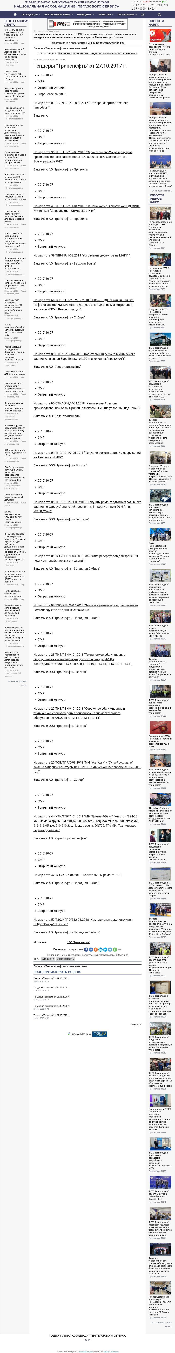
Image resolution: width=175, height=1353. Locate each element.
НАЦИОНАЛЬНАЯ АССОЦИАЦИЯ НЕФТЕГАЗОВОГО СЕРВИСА (87, 1335)
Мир (22, 43)
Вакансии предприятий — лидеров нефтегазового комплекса (97, 53)
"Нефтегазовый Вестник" (113, 955)
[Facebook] (86, 950)
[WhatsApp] (115, 950)
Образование (12, 621)
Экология (10, 65)
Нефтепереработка (14, 119)
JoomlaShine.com (86, 1352)
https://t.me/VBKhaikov (110, 43)
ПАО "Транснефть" (78, 942)
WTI (153, 5)
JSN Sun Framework (111, 1352)
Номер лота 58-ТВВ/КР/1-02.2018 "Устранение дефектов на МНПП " (81, 255)
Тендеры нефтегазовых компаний (66, 48)
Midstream (11, 102)
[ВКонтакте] (91, 950)
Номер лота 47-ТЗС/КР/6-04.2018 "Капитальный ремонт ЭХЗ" (77, 875)
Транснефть (66, 958)
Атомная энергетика (15, 274)
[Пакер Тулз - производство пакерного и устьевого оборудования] (87, 23)
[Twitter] (105, 950)
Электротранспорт (14, 318)
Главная (38, 48)
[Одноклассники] (96, 950)
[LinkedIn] (100, 950)
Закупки (48, 958)
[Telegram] (110, 950)
